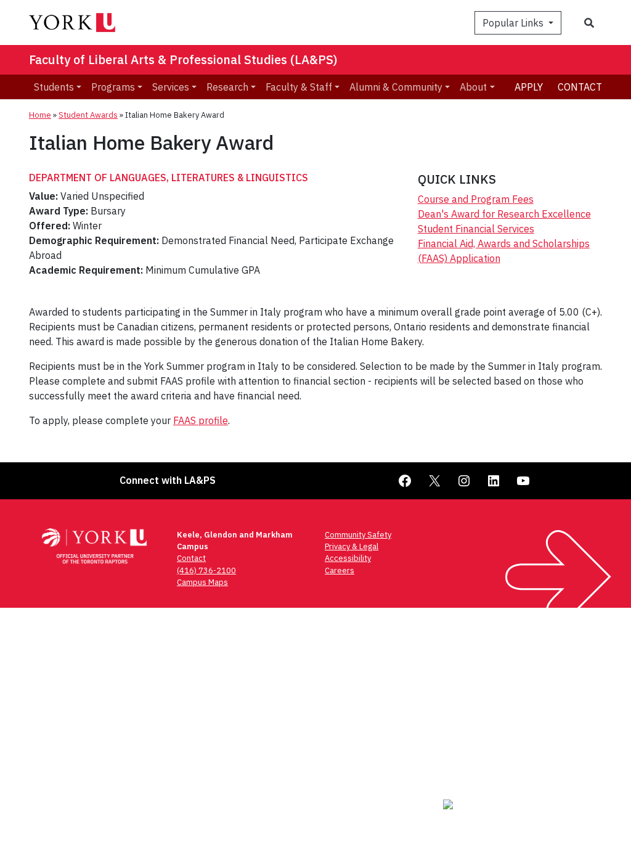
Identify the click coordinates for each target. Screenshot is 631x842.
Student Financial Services (476, 229)
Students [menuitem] (54, 87)
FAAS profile (200, 420)
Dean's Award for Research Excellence (504, 214)
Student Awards (88, 115)
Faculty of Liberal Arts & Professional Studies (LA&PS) (183, 59)
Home (40, 115)
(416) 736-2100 (206, 570)
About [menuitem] (473, 87)
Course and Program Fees (476, 199)
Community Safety (358, 534)
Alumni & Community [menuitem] (395, 87)
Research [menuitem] (227, 87)
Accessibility (348, 558)
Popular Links (514, 23)
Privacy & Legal (351, 546)
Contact (580, 87)
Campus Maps (202, 582)
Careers (339, 570)
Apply (529, 87)
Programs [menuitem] (113, 87)
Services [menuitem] (170, 87)
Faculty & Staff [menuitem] (299, 87)
